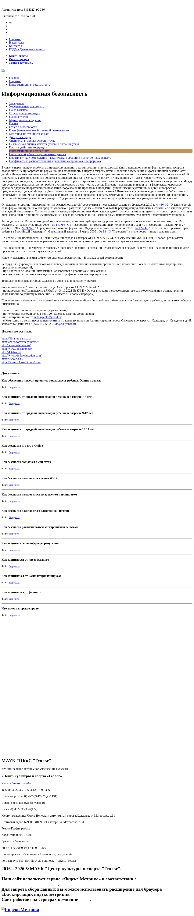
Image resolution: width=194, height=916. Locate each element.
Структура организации (24, 113)
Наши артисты (18, 116)
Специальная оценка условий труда (32, 140)
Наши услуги (17, 42)
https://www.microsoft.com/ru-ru (21, 362)
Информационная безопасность (29, 84)
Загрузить (14, 387)
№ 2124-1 (28, 228)
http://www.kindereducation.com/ (21, 355)
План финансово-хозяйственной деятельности (39, 130)
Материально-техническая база (29, 133)
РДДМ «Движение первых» (27, 49)
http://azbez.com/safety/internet (20, 341)
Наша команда (18, 110)
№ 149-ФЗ (58, 224)
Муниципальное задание (25, 120)
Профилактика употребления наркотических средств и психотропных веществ (60, 157)
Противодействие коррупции (28, 147)
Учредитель (16, 103)
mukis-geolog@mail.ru (47, 317)
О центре (15, 39)
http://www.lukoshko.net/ (17, 348)
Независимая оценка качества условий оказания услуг (44, 144)
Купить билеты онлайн (16, 783)
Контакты (15, 46)
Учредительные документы (27, 106)
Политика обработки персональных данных (37, 154)
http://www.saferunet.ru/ (16, 345)
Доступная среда (20, 137)
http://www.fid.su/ (12, 358)
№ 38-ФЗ (105, 231)
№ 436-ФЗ (162, 204)
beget (85, 899)
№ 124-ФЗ (141, 228)
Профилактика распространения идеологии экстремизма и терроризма (55, 161)
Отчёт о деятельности (23, 127)
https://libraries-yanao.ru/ (16, 338)
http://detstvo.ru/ (11, 352)
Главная (14, 77)
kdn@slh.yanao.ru (65, 323)
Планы (13, 123)
